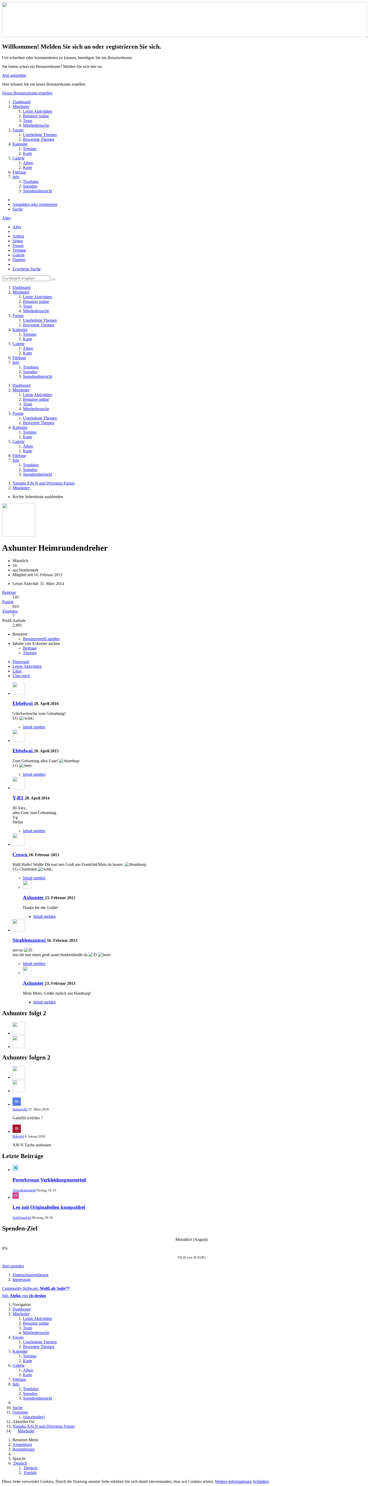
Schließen (261, 1481)
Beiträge (9, 592)
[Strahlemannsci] (19, 930)
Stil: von (24, 1295)
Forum (18, 245)
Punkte (8, 602)
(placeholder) (34, 1417)
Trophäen (10, 611)
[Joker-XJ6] (19, 1033)
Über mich (21, 676)
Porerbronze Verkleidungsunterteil (49, 1180)
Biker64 (18, 1136)
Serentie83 (20, 1109)
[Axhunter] (27, 887)
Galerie (18, 255)
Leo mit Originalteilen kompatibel (49, 1207)
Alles (6, 218)
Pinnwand (21, 661)
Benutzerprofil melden (41, 639)
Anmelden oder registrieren (35, 204)
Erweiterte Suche (27, 269)
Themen (29, 653)
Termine (19, 250)
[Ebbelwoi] (19, 693)
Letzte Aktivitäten (27, 666)
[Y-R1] (19, 788)
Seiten (18, 241)
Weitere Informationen (233, 1481)
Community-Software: (36, 1288)
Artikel (18, 236)
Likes (17, 671)
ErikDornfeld (22, 1218)
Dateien (19, 259)
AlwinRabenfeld (24, 1190)
